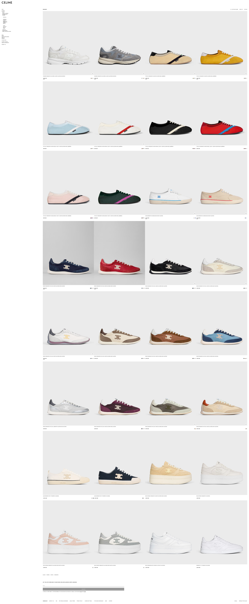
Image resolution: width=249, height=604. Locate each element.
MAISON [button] (3, 38)
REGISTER (83, 589)
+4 (93, 148)
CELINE (44, 574)
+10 (93, 288)
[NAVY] (90, 288)
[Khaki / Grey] (194, 428)
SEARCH (3, 44)
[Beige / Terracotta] (195, 428)
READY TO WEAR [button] (5, 13)
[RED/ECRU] (141, 288)
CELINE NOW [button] (4, 40)
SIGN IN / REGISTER (5, 42)
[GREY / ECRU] (92, 78)
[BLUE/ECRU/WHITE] (194, 78)
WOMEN (48, 574)
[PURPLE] (193, 148)
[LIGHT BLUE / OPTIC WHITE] (90, 148)
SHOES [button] (3, 15)
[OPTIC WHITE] (142, 78)
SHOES (52, 574)
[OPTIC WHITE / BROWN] (141, 358)
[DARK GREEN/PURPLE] (194, 148)
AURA (4, 25)
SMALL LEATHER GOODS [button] (6, 31)
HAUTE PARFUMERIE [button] (5, 36)
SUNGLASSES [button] (4, 30)
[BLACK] (192, 288)
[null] (91, 148)
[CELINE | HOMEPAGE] (7, 2)
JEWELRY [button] (4, 29)
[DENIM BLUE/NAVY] (142, 288)
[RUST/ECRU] (245, 78)
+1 (93, 78)
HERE (81, 591)
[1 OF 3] (221, 43)
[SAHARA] (91, 78)
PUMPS (4, 22)
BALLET (4, 27)
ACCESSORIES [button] (4, 14)
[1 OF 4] (68, 43)
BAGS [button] (3, 12)
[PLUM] (141, 428)
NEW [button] (2, 9)
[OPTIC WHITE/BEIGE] (92, 567)
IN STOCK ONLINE (235, 9)
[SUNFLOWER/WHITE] (244, 78)
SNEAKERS (5, 21)
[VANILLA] (243, 288)
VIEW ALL (4, 17)
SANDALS (4, 19)
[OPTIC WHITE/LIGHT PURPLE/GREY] (90, 358)
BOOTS (4, 23)
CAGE (4, 28)
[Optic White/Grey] (93, 567)
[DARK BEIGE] (245, 288)
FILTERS (245, 9)
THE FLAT (4, 26)
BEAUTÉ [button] (3, 37)
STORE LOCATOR (5, 41)
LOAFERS (4, 20)
